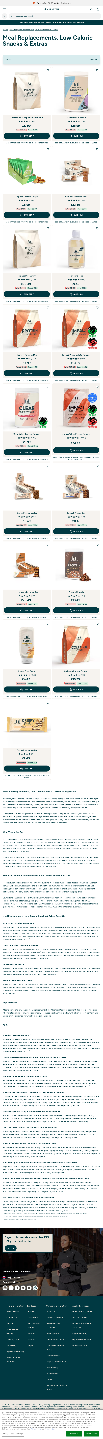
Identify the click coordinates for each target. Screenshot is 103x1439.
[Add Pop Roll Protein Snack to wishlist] (97, 149)
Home (5, 30)
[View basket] (98, 9)
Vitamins (32, 1339)
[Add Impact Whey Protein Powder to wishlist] (97, 386)
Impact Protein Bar (76, 513)
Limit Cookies (91, 1434)
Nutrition (13, 30)
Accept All (74, 1434)
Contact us (12, 1317)
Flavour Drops (76, 276)
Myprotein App (13, 1311)
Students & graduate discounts (81, 1325)
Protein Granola (76, 592)
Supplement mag (79, 1333)
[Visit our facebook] (11, 1287)
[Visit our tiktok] (17, 1287)
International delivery (12, 1331)
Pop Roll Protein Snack (76, 197)
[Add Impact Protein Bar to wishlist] (97, 465)
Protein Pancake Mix (27, 355)
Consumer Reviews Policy (55, 1347)
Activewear (33, 1317)
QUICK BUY (29, 136)
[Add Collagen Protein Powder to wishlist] (97, 623)
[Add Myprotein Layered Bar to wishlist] (47, 544)
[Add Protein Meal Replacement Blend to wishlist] (47, 70)
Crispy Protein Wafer (27, 513)
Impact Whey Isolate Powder (76, 355)
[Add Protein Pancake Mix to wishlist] (47, 307)
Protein (31, 1311)
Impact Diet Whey (27, 276)
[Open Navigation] (5, 9)
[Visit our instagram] (5, 1287)
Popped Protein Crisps (27, 197)
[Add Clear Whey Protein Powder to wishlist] (47, 386)
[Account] (91, 9)
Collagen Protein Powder (76, 671)
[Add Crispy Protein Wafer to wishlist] (47, 465)
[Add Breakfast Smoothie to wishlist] (97, 70)
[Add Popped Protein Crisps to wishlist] (47, 149)
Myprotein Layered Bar (27, 592)
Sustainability (52, 1367)
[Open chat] (35, 1287)
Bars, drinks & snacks (34, 1325)
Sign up (10, 1248)
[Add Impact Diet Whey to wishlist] (47, 228)
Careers (50, 1379)
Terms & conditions (55, 1339)
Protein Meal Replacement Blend (27, 118)
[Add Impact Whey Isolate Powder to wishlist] (97, 307)
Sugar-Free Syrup (26, 671)
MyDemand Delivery (15, 1351)
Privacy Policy (36, 1429)
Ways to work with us (56, 1361)
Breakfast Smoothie (76, 118)
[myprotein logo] (51, 9)
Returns (10, 1323)
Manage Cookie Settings (13, 1434)
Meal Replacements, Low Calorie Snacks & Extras (38, 30)
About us (51, 1311)
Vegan (30, 1345)
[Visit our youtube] (29, 1287)
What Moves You (79, 1345)
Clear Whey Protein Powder (26, 434)
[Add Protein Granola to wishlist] (97, 544)
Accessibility (52, 1373)
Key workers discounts (82, 1339)
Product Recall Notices (13, 1359)
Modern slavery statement (53, 1325)
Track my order (13, 1339)
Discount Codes (79, 1317)
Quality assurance (55, 1317)
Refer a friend (83, 1311)
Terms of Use (49, 1429)
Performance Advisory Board (57, 1387)
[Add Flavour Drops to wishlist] (97, 228)
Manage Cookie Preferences (17, 1271)
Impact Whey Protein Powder (76, 434)
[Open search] (5, 16)
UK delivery (11, 1345)
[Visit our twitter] (23, 1287)
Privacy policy (53, 1333)
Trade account (53, 1355)
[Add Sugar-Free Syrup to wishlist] (47, 623)
